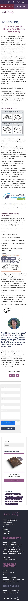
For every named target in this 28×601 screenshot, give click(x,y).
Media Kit (6, 531)
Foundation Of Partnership (14, 499)
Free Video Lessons (7, 6)
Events (5, 529)
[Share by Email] (13, 375)
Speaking (6, 527)
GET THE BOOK (14, 480)
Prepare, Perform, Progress (13, 551)
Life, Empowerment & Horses (14, 497)
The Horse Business (12, 504)
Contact (6, 534)
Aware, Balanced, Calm (12, 554)
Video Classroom (9, 542)
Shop (5, 570)
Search (6, 441)
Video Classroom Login (12, 590)
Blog (4, 575)
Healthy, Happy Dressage (13, 494)
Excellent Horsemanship (12, 544)
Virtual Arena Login (10, 592)
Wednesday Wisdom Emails (14, 579)
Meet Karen (7, 522)
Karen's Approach (10, 520)
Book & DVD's (8, 572)
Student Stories (9, 524)
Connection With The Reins (14, 501)
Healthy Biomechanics (11, 549)
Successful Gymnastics (12, 547)
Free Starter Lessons (11, 582)
